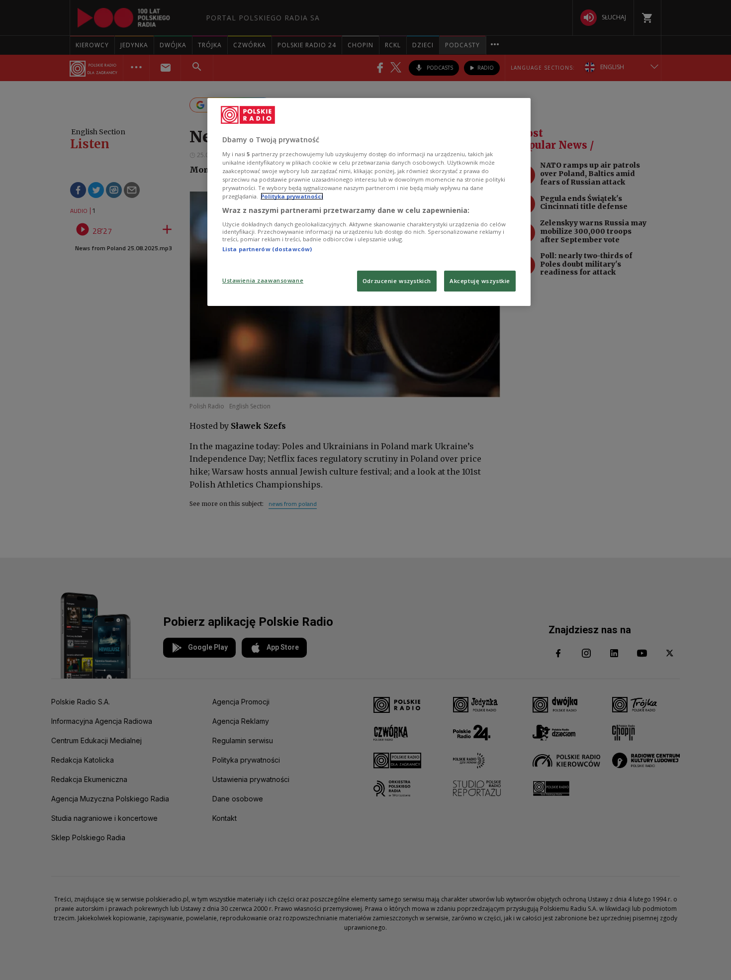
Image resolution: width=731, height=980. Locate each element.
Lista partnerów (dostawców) (267, 249)
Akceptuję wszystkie (480, 281)
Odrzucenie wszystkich (397, 281)
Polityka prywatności (292, 196)
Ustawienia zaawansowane (262, 280)
